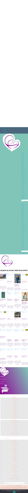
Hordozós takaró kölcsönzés (23, 197)
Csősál (22, 225)
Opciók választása (3, 287)
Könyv (22, 172)
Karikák (22, 169)
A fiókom (4, 132)
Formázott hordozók (14, 442)
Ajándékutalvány (23, 168)
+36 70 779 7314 (5, 127)
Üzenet (1, 391)
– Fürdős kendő (14, 430)
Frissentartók (15, 414)
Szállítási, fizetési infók (5, 131)
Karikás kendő (15, 405)
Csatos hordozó (14, 443)
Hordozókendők (23, 212)
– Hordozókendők (14, 470)
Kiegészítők (23, 167)
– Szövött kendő (14, 426)
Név (0, 387)
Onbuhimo (14, 401)
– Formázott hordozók (14, 420)
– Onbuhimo (23, 184)
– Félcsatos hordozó (15, 422)
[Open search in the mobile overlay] (14, 273)
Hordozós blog (14, 396)
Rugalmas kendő (14, 406)
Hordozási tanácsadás (14, 436)
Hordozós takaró (14, 411)
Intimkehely (23, 173)
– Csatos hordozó (14, 421)
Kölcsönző (14, 419)
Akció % (14, 395)
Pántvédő (22, 175)
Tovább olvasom (25, 289)
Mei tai (22, 160)
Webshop (22, 154)
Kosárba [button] (3, 305)
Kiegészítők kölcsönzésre (14, 477)
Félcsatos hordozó (15, 444)
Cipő (14, 410)
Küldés (2, 393)
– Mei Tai (22, 234)
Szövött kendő (14, 404)
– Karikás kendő (14, 429)
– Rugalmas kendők (15, 431)
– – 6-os (22, 188)
